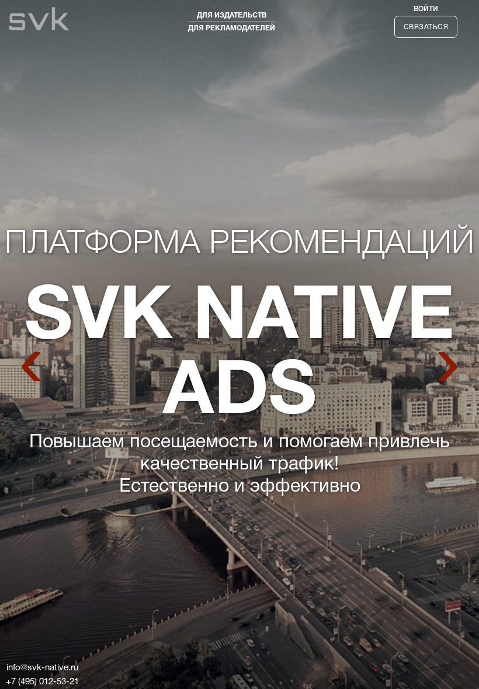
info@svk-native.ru (42, 668)
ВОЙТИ (426, 9)
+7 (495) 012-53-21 (42, 682)
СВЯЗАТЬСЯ (426, 27)
